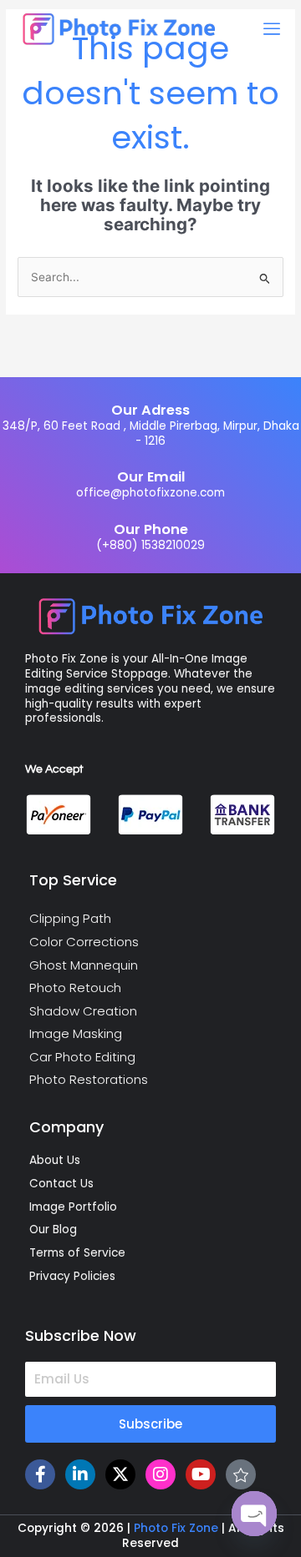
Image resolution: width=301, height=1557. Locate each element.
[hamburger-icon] (271, 29)
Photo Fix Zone (176, 1528)
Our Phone (151, 529)
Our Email (151, 476)
